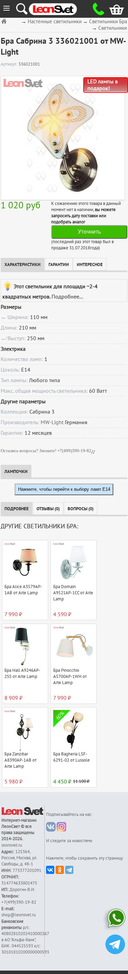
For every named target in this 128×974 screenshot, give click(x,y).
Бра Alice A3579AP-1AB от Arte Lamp (23, 590)
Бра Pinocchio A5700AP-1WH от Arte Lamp (70, 676)
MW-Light (52, 422)
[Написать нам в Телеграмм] (115, 945)
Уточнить (89, 232)
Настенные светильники (55, 22)
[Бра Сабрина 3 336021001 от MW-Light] (62, 137)
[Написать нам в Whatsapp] (115, 919)
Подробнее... (67, 297)
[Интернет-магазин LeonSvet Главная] (59, 9)
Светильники (112, 28)
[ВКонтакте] (50, 870)
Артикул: (9, 64)
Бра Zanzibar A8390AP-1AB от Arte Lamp (20, 760)
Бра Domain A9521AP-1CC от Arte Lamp (73, 593)
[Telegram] (69, 870)
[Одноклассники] (60, 870)
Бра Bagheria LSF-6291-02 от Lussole (71, 757)
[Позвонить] (96, 9)
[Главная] (4, 21)
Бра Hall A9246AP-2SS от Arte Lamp (22, 673)
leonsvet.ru (11, 845)
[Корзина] (111, 9)
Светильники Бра (108, 22)
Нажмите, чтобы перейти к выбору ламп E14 (64, 489)
